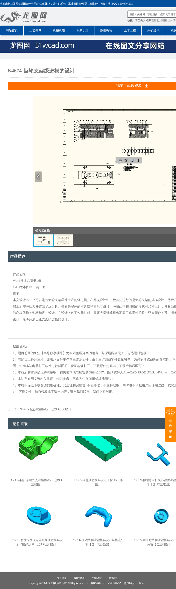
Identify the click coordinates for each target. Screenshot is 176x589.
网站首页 (12, 30)
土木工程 (130, 30)
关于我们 (62, 578)
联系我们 (114, 578)
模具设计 (151, 20)
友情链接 (97, 578)
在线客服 (170, 429)
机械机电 (59, 30)
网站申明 (79, 578)
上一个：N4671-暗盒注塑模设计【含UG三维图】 (40, 409)
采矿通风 (153, 30)
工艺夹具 (140, 20)
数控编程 (162, 20)
